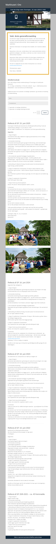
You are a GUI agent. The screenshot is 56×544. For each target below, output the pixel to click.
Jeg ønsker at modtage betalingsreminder (20, 109)
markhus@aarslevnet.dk (16, 65)
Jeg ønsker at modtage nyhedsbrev (18, 107)
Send (45, 113)
